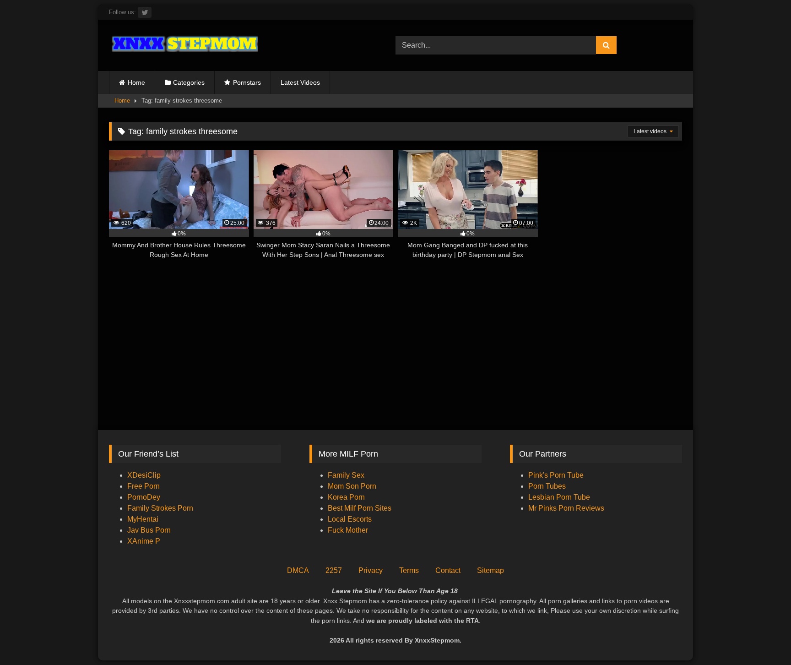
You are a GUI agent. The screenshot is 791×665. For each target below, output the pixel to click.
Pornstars (247, 82)
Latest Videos (300, 82)
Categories (189, 82)
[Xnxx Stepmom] (183, 45)
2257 (333, 570)
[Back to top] (763, 638)
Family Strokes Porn (160, 508)
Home (136, 82)
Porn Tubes (547, 486)
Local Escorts (350, 519)
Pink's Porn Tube (556, 475)
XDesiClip (144, 475)
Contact (448, 570)
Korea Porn (346, 497)
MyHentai (142, 519)
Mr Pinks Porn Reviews (567, 508)
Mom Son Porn (352, 486)
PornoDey (143, 497)
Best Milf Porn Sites (359, 508)
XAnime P (143, 541)
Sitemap (490, 570)
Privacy (370, 570)
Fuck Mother (348, 530)
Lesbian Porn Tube (559, 497)
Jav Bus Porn (149, 530)
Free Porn (143, 486)
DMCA (298, 570)
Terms (409, 570)
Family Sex (346, 475)
